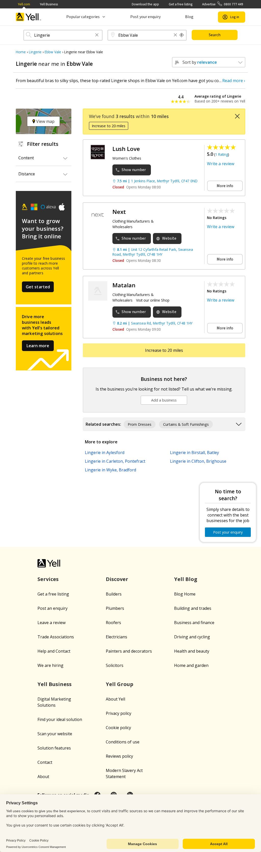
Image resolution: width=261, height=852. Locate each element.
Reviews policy (119, 756)
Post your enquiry (145, 17)
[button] (97, 35)
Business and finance (194, 622)
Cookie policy (118, 727)
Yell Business (49, 4)
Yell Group (119, 684)
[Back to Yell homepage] (28, 17)
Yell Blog (185, 579)
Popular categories (83, 17)
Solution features (54, 748)
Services (48, 579)
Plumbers (115, 608)
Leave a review (51, 622)
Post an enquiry (52, 608)
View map (45, 121)
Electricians (116, 637)
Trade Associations (55, 637)
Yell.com (24, 4)
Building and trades (192, 608)
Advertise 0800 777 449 (222, 4)
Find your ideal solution (59, 719)
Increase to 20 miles (108, 125)
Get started (38, 287)
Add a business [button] (164, 400)
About (43, 776)
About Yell (115, 699)
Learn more (38, 345)
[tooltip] (181, 35)
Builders (114, 594)
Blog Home (184, 594)
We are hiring (50, 665)
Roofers (113, 622)
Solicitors (114, 665)
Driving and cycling (192, 637)
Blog (189, 17)
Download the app (145, 4)
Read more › (233, 80)
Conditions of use (122, 742)
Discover (117, 579)
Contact (44, 762)
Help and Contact (53, 651)
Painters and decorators (129, 651)
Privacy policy (118, 713)
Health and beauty (191, 651)
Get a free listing (180, 4)
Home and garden (191, 665)
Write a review (220, 163)
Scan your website (54, 734)
